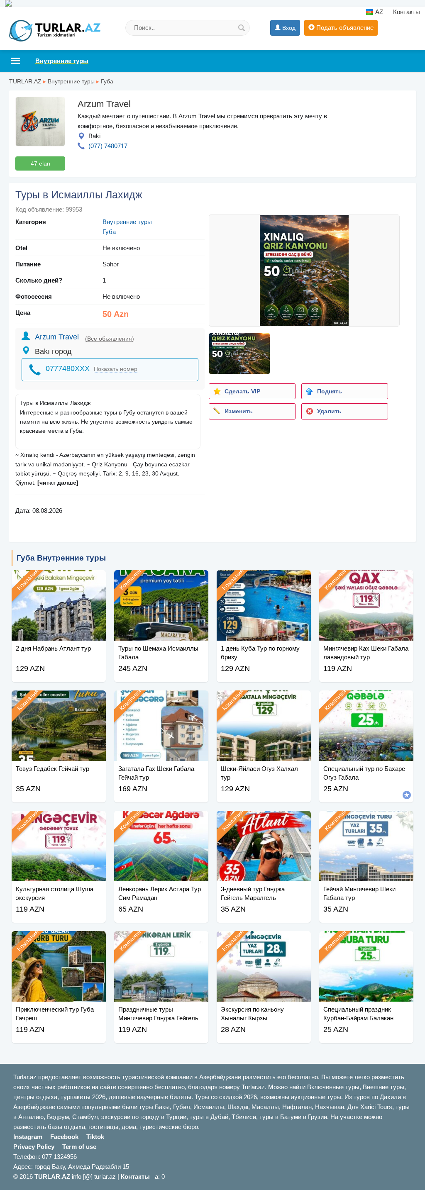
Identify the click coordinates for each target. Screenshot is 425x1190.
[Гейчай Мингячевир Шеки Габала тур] (366, 821)
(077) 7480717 (107, 145)
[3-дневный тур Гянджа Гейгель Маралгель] (264, 821)
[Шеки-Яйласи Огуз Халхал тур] (264, 700)
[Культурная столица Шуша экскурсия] (59, 821)
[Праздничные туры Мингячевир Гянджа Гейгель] (161, 941)
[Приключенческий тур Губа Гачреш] (59, 941)
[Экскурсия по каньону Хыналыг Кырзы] (264, 941)
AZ (378, 11)
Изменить (239, 411)
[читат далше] (57, 482)
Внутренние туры (71, 81)
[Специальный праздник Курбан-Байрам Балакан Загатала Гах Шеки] (366, 941)
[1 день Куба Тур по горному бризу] (264, 580)
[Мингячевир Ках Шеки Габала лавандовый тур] (366, 580)
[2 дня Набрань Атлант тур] (59, 580)
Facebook (64, 1136)
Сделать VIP (242, 391)
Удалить (329, 411)
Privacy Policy (33, 1146)
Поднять (329, 391)
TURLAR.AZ (25, 81)
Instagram (27, 1136)
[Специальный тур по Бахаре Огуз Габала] (366, 700)
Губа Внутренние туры (61, 558)
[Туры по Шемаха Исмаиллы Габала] (161, 580)
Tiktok (95, 1136)
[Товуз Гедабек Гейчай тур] (59, 700)
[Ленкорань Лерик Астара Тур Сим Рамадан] (161, 821)
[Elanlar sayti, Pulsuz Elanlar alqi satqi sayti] (212, 3)
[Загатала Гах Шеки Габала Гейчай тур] (161, 700)
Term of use (79, 1146)
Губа (107, 81)
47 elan (40, 163)
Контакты (406, 11)
